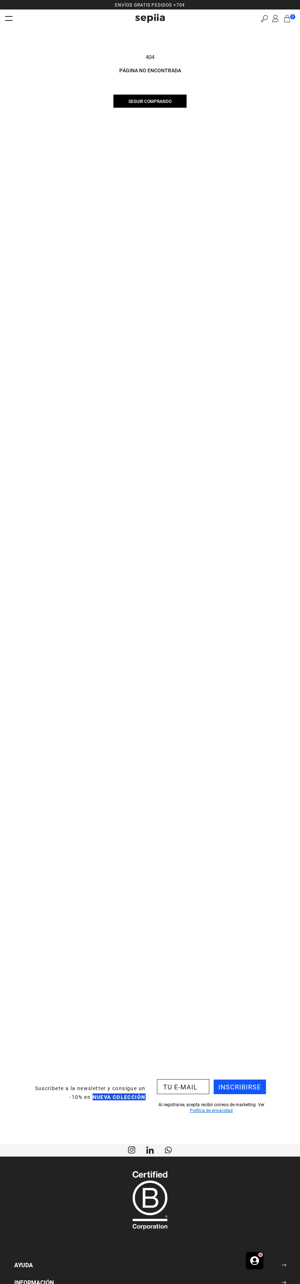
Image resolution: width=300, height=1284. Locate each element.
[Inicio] (150, 18)
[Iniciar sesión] (275, 19)
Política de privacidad (211, 1110)
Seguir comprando (150, 101)
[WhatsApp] (168, 1149)
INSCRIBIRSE (239, 1086)
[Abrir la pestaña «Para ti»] (254, 1260)
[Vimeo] (150, 1149)
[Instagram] (131, 1149)
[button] (264, 18)
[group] (150, 4)
